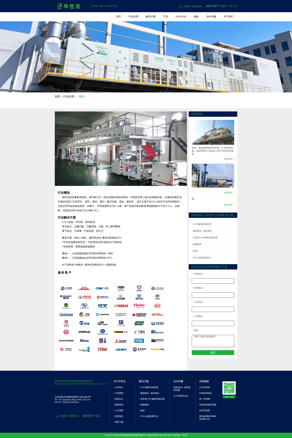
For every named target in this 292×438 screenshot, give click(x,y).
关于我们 (228, 16)
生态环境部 (204, 410)
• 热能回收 (197, 244)
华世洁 (185, 435)
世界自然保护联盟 (207, 405)
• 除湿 (194, 251)
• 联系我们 (118, 416)
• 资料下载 (118, 422)
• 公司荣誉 (118, 393)
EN (235, 6)
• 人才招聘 (118, 410)
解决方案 (151, 16)
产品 (165, 16)
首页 (118, 16)
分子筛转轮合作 (181, 396)
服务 (196, 16)
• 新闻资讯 (118, 405)
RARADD (181, 16)
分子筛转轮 (204, 387)
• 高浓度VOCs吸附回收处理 (204, 237)
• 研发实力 (118, 399)
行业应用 (133, 16)
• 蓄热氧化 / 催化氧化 (202, 231)
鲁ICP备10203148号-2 (164, 435)
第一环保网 (204, 399)
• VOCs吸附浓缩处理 (201, 224)
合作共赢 (211, 16)
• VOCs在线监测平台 (201, 258)
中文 (230, 6)
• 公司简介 (118, 387)
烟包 (81, 96)
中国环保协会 (205, 393)
